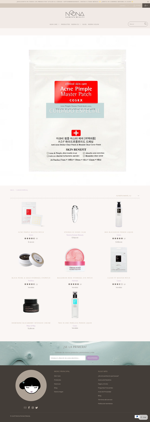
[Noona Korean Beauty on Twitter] (36, 407)
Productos (57, 380)
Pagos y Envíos (103, 384)
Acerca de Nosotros (104, 380)
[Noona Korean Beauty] (75, 15)
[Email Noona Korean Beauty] (25, 407)
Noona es (57, 384)
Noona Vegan (58, 392)
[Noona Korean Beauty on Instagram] (32, 407)
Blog (55, 388)
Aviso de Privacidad (104, 392)
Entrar (138, 5)
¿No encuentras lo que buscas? (108, 376)
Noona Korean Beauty (22, 416)
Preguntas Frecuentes (105, 388)
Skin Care (57, 376)
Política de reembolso (105, 403)
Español (123, 5)
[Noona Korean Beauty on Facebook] (29, 407)
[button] (55, 24)
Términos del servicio (105, 399)
